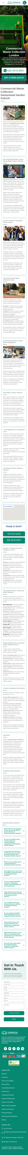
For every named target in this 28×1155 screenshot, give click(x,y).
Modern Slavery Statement (9, 1105)
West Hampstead (7, 604)
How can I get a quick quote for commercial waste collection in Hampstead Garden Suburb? (12, 945)
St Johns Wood (7, 621)
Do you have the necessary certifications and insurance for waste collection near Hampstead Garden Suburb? (12, 854)
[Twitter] (9, 1048)
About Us (4, 1073)
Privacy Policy (5, 1084)
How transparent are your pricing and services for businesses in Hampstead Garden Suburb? (11, 924)
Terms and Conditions (8, 1081)
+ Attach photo (14, 1013)
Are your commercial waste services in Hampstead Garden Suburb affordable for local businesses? (12, 884)
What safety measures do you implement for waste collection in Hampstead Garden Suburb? (13, 894)
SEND (14, 1019)
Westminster (6, 634)
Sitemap (4, 1119)
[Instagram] (14, 1048)
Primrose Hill (6, 624)
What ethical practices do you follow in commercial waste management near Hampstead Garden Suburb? (13, 935)
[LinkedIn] (18, 1048)
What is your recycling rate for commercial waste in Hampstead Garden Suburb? (13, 863)
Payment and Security (8, 1109)
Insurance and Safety (7, 1102)
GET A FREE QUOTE (14, 77)
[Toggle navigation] (3, 3)
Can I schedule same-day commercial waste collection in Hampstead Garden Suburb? (12, 905)
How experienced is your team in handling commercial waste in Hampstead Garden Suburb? (13, 873)
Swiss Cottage (7, 627)
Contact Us (5, 1077)
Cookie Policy (5, 1091)
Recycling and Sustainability (9, 1116)
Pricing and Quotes (7, 1112)
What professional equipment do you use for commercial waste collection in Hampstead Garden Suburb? (12, 831)
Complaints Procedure (8, 1095)
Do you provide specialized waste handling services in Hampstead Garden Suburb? (12, 914)
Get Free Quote (14, 534)
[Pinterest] (22, 1048)
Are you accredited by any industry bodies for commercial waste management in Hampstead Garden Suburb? (12, 842)
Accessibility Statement (8, 1088)
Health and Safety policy (8, 1098)
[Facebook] (5, 1048)
